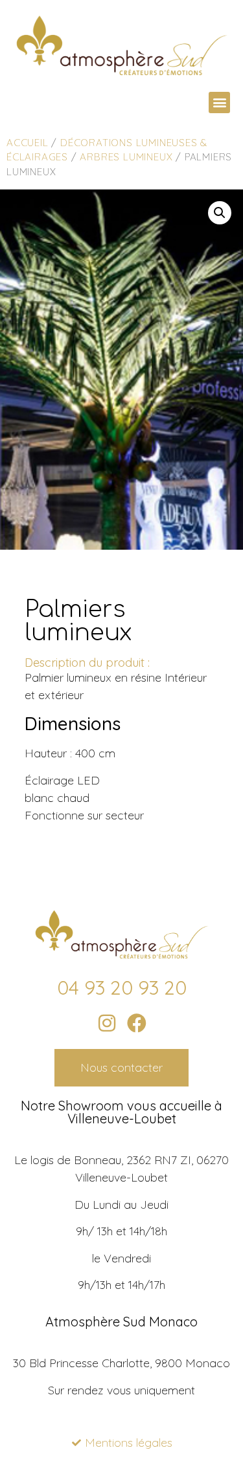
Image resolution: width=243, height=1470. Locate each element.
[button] (219, 102)
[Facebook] (136, 1023)
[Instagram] (107, 1023)
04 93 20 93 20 (122, 987)
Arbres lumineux (126, 157)
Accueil (27, 142)
